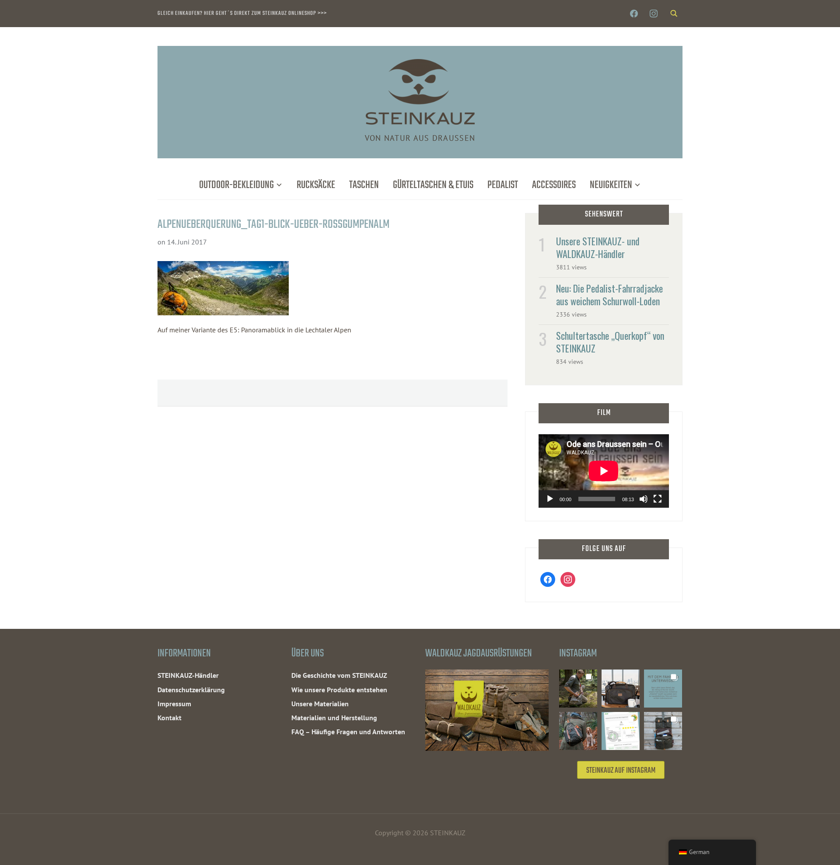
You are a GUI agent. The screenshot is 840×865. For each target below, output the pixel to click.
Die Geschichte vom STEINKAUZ (339, 675)
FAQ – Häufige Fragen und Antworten (348, 731)
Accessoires (554, 185)
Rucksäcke (316, 185)
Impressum (174, 703)
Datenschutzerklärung (191, 689)
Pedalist (502, 185)
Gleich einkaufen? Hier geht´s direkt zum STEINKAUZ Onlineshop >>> (242, 13)
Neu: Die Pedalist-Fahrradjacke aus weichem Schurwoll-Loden (609, 294)
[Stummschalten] (643, 499)
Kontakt (170, 717)
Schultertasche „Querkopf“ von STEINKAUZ (610, 341)
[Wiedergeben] (550, 499)
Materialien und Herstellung (334, 717)
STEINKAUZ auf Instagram (620, 770)
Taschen (364, 185)
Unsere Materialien (320, 703)
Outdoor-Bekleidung (236, 185)
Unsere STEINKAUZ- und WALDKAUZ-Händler (598, 247)
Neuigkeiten (611, 185)
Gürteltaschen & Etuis (433, 185)
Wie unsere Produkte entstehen (339, 689)
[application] (604, 471)
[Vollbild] (657, 499)
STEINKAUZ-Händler (188, 675)
